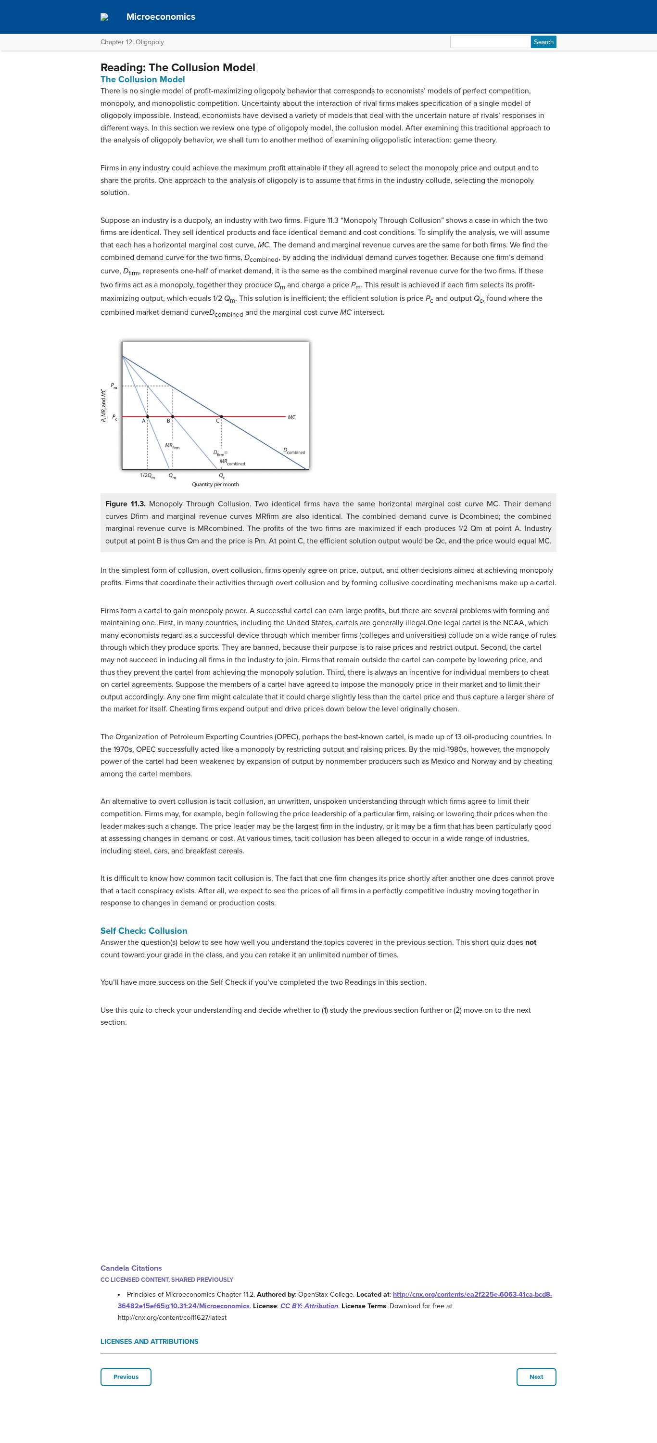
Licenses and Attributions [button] (150, 1342)
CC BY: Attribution (309, 1306)
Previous (126, 1377)
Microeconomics (160, 16)
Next (536, 1377)
